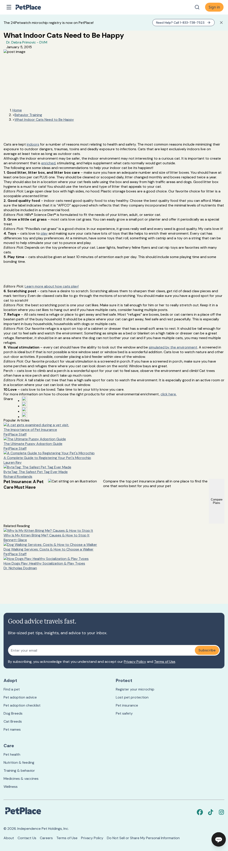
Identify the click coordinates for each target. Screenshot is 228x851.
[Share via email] (24, 415)
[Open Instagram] (24, 410)
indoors (33, 144)
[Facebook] (200, 812)
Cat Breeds (13, 721)
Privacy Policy (135, 661)
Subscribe (207, 650)
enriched (48, 163)
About (9, 838)
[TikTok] (211, 812)
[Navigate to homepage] (33, 7)
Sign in (214, 7)
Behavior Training (28, 115)
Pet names (12, 729)
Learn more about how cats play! (52, 286)
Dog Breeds (13, 713)
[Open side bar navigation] (8, 7)
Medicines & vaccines (21, 778)
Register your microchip (135, 689)
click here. (169, 394)
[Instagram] (221, 812)
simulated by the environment (173, 347)
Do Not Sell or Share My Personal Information (143, 838)
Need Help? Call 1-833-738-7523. (180, 23)
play (44, 233)
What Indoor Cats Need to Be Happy (44, 119)
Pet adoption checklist (22, 705)
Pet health (12, 754)
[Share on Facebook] (24, 399)
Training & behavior (19, 770)
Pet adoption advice (20, 697)
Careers (46, 838)
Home (17, 110)
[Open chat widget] (219, 839)
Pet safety (124, 713)
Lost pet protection (132, 697)
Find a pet (12, 689)
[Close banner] (221, 22)
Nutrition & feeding (19, 762)
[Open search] (197, 7)
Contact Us (27, 838)
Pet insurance (127, 705)
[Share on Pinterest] (24, 404)
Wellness (11, 786)
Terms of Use (164, 661)
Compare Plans (216, 501)
